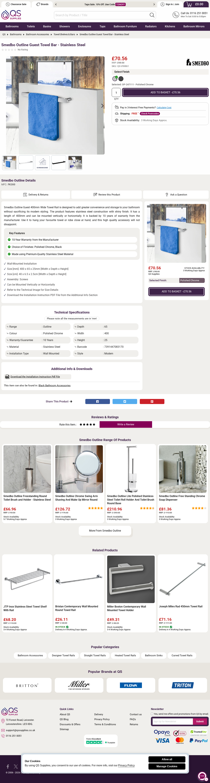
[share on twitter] (125, 401)
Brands (44, 4)
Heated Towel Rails (125, 655)
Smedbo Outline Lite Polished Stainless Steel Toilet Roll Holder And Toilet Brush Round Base (130, 500)
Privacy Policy (102, 719)
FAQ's (133, 719)
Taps (102, 26)
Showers (64, 26)
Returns (134, 724)
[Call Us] (176, 14)
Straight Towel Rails (95, 655)
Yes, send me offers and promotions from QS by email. (181, 714)
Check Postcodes (150, 113)
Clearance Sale (18, 4)
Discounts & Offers (70, 724)
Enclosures (84, 26)
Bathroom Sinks (154, 655)
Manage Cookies (167, 766)
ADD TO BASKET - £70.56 (165, 92)
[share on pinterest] (152, 401)
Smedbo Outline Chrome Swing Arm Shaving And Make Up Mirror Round (76, 498)
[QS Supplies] (11, 14)
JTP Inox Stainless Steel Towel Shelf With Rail (25, 608)
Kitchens (170, 26)
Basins (47, 26)
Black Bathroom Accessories (55, 385)
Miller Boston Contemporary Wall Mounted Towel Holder (126, 608)
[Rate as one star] (81, 425)
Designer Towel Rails (63, 655)
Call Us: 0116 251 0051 (194, 13)
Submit (200, 721)
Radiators (151, 26)
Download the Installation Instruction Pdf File (35, 376)
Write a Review (125, 424)
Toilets (31, 26)
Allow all (167, 759)
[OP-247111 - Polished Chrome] (114, 78)
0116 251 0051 (14, 735)
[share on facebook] (97, 401)
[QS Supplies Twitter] (16, 766)
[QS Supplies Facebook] (8, 766)
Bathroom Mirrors (193, 26)
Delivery (98, 714)
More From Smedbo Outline (105, 530)
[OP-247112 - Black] (120, 78)
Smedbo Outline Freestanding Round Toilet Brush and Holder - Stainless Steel (27, 498)
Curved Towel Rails (182, 655)
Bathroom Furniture (125, 26)
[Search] (152, 15)
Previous (55, 4)
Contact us (136, 714)
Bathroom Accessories (30, 655)
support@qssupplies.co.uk (20, 730)
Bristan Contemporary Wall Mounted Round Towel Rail (76, 608)
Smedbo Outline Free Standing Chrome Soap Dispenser (182, 498)
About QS (65, 714)
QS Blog (64, 719)
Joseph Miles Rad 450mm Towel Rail (180, 606)
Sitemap (64, 729)
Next (154, 4)
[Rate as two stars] (82, 425)
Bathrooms (12, 26)
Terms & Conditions (105, 724)
